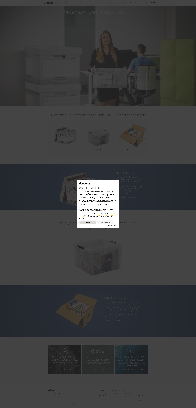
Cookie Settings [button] (105, 222)
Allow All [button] (88, 222)
